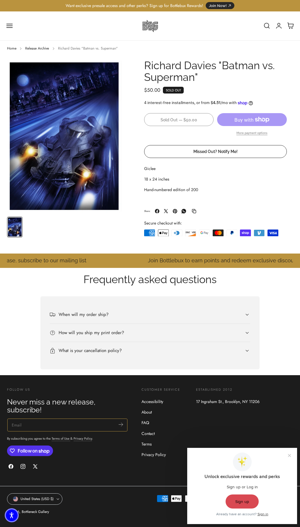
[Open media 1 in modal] (111, 70)
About (147, 412)
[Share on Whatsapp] (184, 211)
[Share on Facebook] (157, 211)
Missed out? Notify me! (215, 151)
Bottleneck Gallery (35, 511)
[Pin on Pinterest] (175, 211)
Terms (147, 444)
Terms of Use (61, 438)
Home (11, 48)
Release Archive (37, 48)
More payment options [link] (251, 132)
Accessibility (152, 401)
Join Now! (218, 6)
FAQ (145, 423)
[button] (9, 26)
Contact (148, 433)
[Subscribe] (121, 424)
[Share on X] (166, 211)
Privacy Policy (83, 438)
